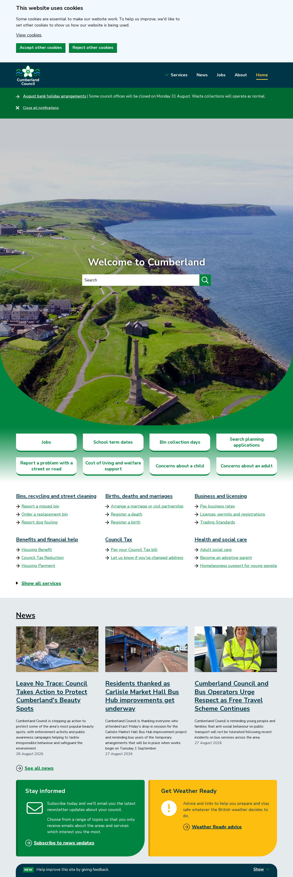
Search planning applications (247, 442)
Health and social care (221, 539)
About (241, 75)
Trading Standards (217, 522)
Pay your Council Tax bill (134, 549)
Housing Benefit (37, 549)
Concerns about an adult (247, 466)
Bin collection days (180, 442)
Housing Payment (38, 565)
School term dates (113, 442)
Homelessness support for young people (238, 565)
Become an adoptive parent (226, 557)
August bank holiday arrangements (54, 96)
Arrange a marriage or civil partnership (147, 506)
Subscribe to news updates (64, 843)
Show (258, 869)
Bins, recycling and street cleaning (56, 496)
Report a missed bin (40, 506)
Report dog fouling (40, 522)
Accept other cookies (41, 47)
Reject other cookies (93, 47)
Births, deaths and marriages (139, 496)
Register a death (126, 514)
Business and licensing (221, 496)
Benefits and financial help (47, 539)
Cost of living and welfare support (113, 466)
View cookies (28, 35)
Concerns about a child (180, 466)
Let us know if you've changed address (147, 557)
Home (262, 75)
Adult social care (216, 549)
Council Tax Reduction (43, 557)
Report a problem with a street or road (46, 466)
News (202, 75)
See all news (39, 768)
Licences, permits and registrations (232, 514)
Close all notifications (41, 108)
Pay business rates (217, 506)
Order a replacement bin (45, 514)
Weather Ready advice (217, 827)
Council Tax (118, 539)
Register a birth (125, 522)
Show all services (41, 583)
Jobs (221, 75)
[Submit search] (205, 280)
